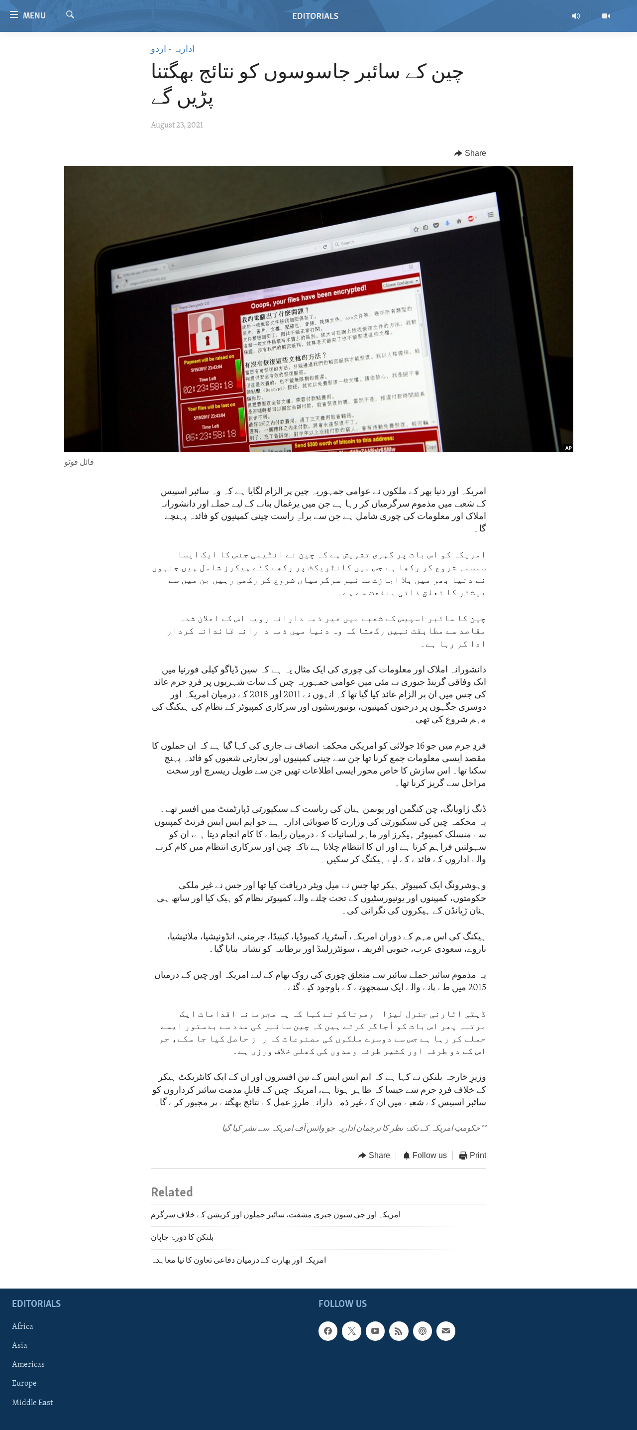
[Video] (606, 16)
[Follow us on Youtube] (375, 1330)
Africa (22, 1327)
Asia (19, 1346)
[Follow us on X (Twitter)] (351, 1330)
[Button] (470, 153)
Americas (28, 1365)
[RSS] (398, 1330)
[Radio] (576, 16)
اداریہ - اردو (173, 49)
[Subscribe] (445, 1330)
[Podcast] (422, 1330)
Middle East (32, 1403)
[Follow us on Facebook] (327, 1330)
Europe (24, 1384)
